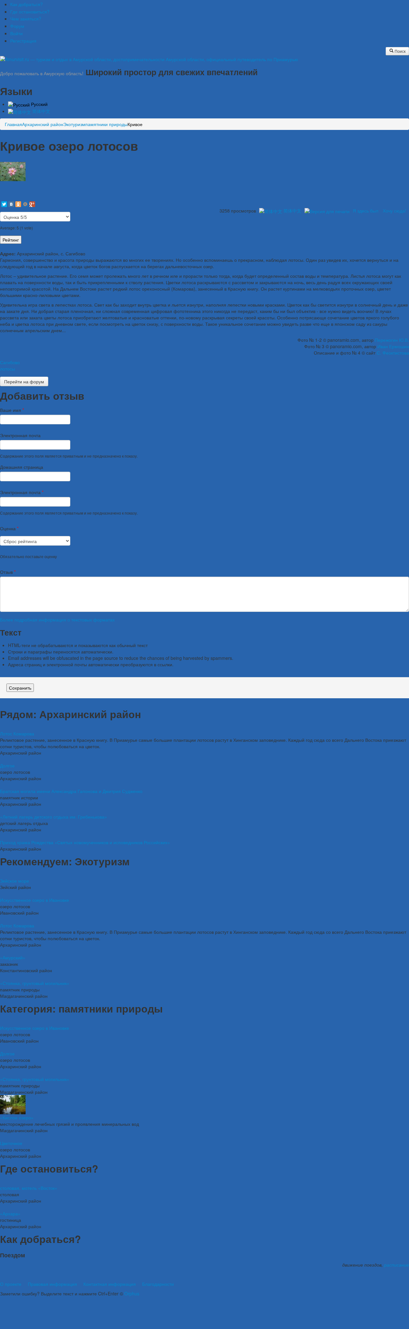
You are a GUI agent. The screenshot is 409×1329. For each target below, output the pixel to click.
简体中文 (40, 111)
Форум (17, 26)
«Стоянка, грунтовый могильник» (34, 983)
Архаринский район (42, 124)
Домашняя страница (21, 467)
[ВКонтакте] (11, 204)
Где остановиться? (30, 11)
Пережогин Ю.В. (392, 340)
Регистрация (23, 40)
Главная (13, 124)
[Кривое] (13, 170)
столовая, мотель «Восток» (28, 1188)
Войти (16, 33)
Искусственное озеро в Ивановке (34, 900)
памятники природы (106, 124)
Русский (39, 104)
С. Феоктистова (393, 352)
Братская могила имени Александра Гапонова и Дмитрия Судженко (71, 791)
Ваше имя (12, 410)
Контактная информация (109, 1284)
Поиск (399, 51)
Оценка (9, 528)
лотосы (7, 368)
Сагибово (10, 362)
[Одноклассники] (18, 204)
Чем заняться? (25, 18)
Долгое (7, 765)
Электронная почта (20, 435)
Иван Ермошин (393, 346)
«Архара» (10, 1213)
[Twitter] (4, 204)
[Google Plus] (32, 204)
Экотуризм (74, 124)
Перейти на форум (24, 381)
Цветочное (11, 1143)
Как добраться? (26, 4)
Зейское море (14, 880)
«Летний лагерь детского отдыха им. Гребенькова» (53, 816)
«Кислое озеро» (17, 1117)
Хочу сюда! (394, 210)
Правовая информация (52, 1284)
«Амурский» (12, 957)
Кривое (135, 124)
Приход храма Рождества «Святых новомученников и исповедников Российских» (85, 842)
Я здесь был (365, 210)
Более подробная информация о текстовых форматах (57, 619)
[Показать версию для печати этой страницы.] (327, 210)
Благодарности (158, 1284)
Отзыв (8, 572)
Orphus (131, 1293)
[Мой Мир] (25, 204)
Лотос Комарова (17, 733)
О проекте (10, 1284)
